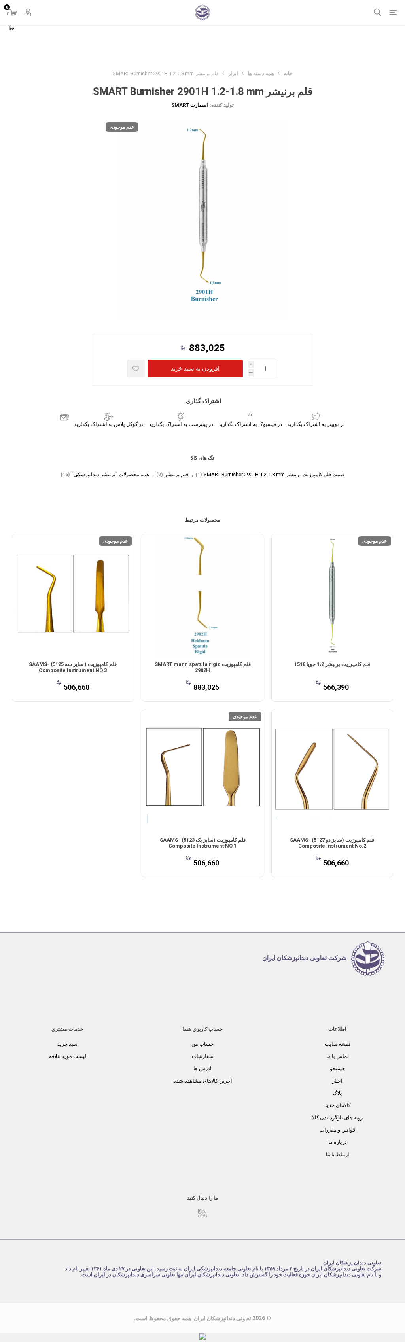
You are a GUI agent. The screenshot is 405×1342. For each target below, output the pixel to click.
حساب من (202, 1044)
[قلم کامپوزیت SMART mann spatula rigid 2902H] (202, 594)
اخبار (337, 1081)
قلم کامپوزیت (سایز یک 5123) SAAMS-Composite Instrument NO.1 (203, 843)
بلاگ (337, 1093)
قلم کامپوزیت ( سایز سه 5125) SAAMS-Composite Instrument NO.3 (73, 667)
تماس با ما (337, 1056)
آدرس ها (202, 1068)
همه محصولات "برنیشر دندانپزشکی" (110, 474)
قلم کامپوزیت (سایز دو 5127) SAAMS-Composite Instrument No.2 (332, 843)
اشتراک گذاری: (202, 401)
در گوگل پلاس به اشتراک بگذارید (109, 424)
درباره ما (337, 1142)
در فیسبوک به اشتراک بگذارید (250, 424)
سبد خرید (67, 1044)
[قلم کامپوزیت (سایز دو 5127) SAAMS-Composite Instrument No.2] (332, 770)
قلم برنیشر (176, 474)
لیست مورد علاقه (67, 1056)
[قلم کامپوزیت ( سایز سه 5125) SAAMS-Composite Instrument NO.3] (72, 594)
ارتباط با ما (337, 1154)
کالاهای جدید (337, 1105)
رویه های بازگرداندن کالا (337, 1118)
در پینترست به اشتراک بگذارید (181, 424)
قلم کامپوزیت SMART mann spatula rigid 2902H (203, 667)
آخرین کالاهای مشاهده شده (202, 1081)
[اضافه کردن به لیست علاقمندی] (136, 368)
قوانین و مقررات (337, 1130)
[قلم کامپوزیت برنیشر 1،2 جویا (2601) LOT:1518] (332, 594)
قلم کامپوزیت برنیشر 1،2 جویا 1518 (332, 664)
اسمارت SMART (189, 105)
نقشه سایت (337, 1044)
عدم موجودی (122, 127)
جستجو (337, 1068)
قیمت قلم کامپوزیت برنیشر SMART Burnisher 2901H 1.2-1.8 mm (274, 474)
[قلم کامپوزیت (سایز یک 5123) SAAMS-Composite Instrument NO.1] (202, 770)
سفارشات (203, 1056)
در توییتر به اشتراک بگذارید (316, 424)
